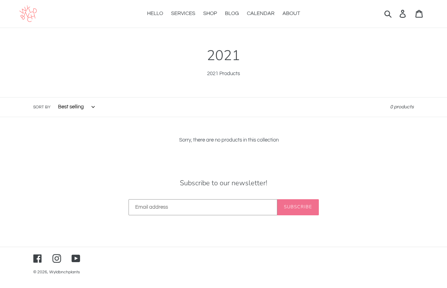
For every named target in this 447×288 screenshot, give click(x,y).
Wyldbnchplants (64, 272)
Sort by (42, 107)
